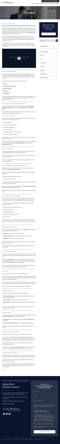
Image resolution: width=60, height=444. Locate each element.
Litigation (43, 70)
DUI (41, 59)
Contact (57, 3)
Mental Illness (43, 74)
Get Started (45, 432)
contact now (48, 34)
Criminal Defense (39, 3)
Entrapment (43, 63)
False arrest (5, 84)
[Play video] (19, 58)
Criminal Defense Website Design (26, 439)
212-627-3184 (54, 1)
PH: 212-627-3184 (8, 404)
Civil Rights (46, 3)
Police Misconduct (44, 77)
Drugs (42, 55)
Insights (52, 3)
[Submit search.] (57, 40)
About (32, 3)
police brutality (12, 86)
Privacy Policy (39, 415)
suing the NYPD (21, 347)
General (42, 66)
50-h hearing (7, 152)
